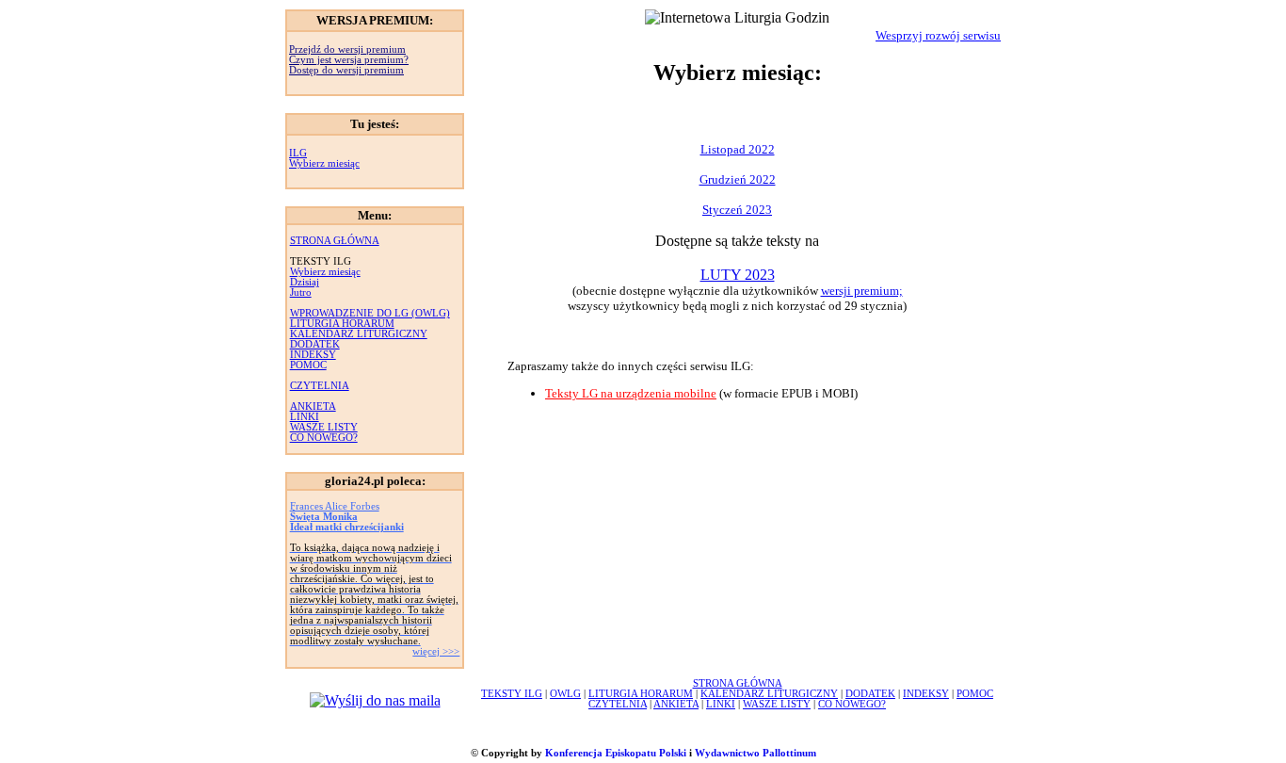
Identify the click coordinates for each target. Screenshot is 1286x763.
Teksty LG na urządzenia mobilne (630, 393)
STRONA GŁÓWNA (334, 240)
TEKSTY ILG (511, 694)
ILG (298, 153)
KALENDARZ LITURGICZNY (358, 334)
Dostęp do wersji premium (346, 70)
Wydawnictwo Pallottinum (755, 753)
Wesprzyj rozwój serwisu (938, 35)
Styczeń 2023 (737, 210)
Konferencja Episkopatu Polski (615, 753)
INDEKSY (313, 354)
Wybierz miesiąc (324, 163)
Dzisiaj (304, 282)
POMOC (308, 365)
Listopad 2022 (737, 149)
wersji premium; (862, 291)
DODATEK (315, 344)
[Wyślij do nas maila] (375, 700)
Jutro (301, 292)
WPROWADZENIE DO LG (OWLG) (370, 313)
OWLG (565, 694)
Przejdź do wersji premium (347, 49)
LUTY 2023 (737, 275)
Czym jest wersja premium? (349, 60)
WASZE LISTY (324, 427)
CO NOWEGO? (324, 437)
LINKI (304, 417)
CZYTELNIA (319, 386)
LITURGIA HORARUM (342, 323)
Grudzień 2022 (737, 179)
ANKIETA (313, 406)
